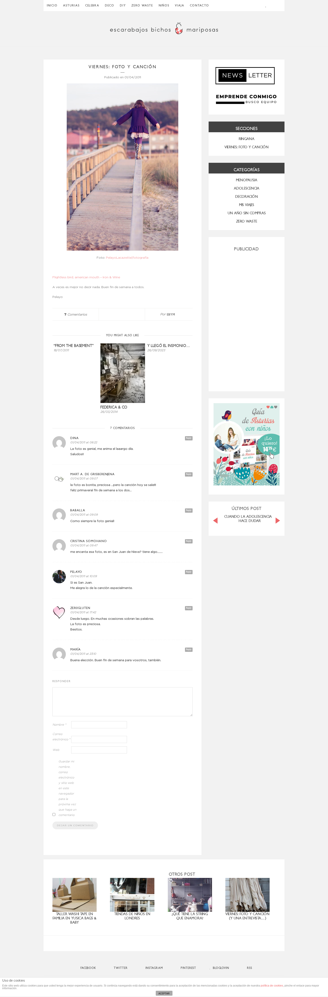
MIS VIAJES (246, 205)
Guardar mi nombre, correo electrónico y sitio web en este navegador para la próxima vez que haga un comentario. (67, 788)
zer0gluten (80, 608)
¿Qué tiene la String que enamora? (190, 916)
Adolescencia (246, 188)
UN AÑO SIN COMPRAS (247, 213)
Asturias (71, 5)
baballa (77, 510)
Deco (109, 5)
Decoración (246, 196)
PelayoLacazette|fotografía (127, 257)
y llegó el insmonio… (168, 345)
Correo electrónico (61, 737)
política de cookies (272, 985)
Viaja (179, 5)
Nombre (59, 725)
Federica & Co (113, 407)
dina (74, 438)
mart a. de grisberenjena (92, 474)
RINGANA (246, 139)
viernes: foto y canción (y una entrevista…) (247, 916)
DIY (123, 5)
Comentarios (75, 314)
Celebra (92, 5)
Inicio (52, 5)
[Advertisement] (247, 319)
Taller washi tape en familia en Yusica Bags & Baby (74, 918)
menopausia (246, 180)
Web (55, 750)
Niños (164, 5)
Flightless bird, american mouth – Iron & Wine (86, 277)
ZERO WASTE (142, 5)
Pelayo (76, 572)
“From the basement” (74, 345)
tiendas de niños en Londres (132, 916)
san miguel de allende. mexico (250, 516)
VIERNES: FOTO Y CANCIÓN (246, 147)
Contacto (199, 5)
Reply (188, 438)
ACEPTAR (164, 993)
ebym (171, 314)
